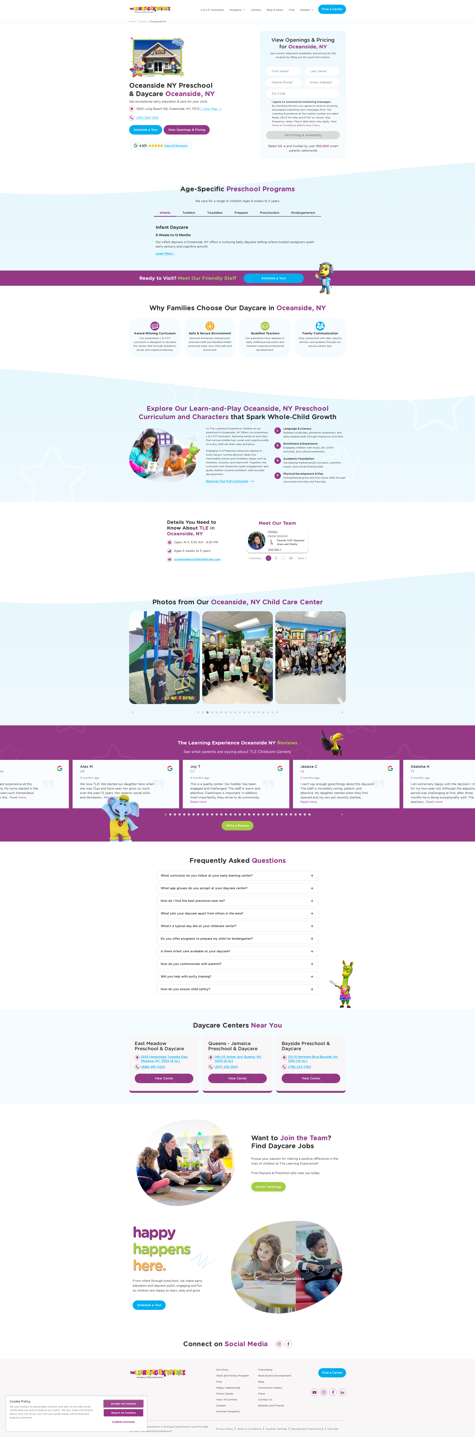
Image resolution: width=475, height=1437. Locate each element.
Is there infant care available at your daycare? (195, 951)
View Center (164, 1078)
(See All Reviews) (176, 145)
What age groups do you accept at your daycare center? (204, 888)
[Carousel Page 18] (277, 712)
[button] (148, 145)
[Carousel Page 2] (203, 712)
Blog (261, 1381)
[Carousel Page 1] (198, 712)
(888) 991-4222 (153, 1067)
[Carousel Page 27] (286, 814)
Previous (254, 558)
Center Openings (268, 1187)
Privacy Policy (311, 125)
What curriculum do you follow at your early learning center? (207, 875)
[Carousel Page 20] (254, 814)
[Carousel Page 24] (272, 814)
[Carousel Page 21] (258, 814)
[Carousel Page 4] (179, 814)
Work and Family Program (232, 1375)
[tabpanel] (237, 238)
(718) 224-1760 (299, 1067)
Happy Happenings (228, 1387)
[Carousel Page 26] (282, 814)
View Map (210, 109)
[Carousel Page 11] (244, 712)
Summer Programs (228, 1411)
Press (261, 1393)
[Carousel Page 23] (268, 814)
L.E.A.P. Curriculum (212, 9)
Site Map (332, 1428)
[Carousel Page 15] (263, 712)
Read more (58, 797)
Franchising (265, 1369)
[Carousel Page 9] (235, 712)
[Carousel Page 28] (291, 814)
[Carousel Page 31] (305, 814)
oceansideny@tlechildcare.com (197, 559)
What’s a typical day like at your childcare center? (198, 926)
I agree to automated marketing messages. (301, 101)
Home (132, 21)
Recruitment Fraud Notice (307, 1428)
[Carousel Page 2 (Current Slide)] (170, 814)
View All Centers (226, 1399)
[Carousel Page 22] (263, 814)
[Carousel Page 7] (226, 712)
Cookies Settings (276, 1428)
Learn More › (165, 253)
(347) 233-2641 (226, 1067)
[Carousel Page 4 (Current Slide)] (212, 712)
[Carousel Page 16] (268, 712)
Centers (256, 9)
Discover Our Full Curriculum (227, 481)
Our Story (222, 1369)
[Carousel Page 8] (231, 712)
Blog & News (275, 9)
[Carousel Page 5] (217, 712)
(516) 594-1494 (147, 118)
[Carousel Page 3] (207, 712)
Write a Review (237, 825)
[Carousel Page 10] (240, 712)
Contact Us (265, 1399)
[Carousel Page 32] (309, 814)
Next (302, 558)
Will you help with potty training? (186, 976)
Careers (305, 9)
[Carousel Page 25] (277, 814)
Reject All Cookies (123, 1412)
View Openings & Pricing (186, 130)
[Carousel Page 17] (272, 712)
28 (290, 558)
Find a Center (332, 9)
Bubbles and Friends (271, 1405)
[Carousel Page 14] (258, 712)
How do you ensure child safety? (185, 989)
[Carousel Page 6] (221, 712)
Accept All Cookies (123, 1403)
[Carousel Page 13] (254, 712)
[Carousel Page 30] (300, 814)
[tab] (165, 213)
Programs (236, 9)
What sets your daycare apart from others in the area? (202, 913)
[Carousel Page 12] (249, 712)
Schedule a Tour (146, 130)
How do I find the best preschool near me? (193, 901)
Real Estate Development (274, 1375)
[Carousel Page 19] (249, 814)
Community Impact (270, 1387)
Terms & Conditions (284, 125)
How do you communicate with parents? (191, 964)
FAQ (291, 9)
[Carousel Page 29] (295, 814)
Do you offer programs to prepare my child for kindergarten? (207, 938)
